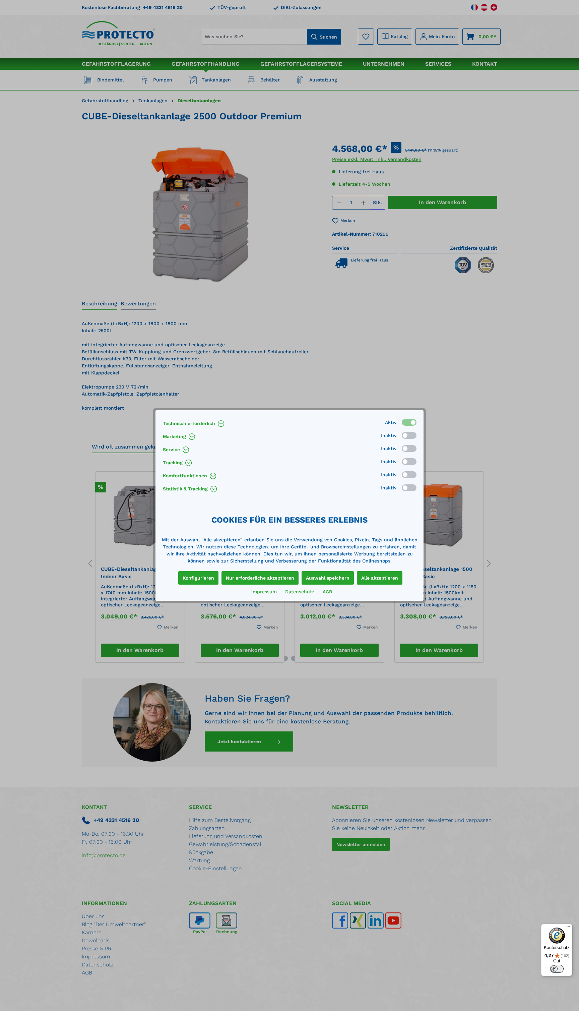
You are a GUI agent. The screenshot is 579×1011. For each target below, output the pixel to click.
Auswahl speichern (327, 578)
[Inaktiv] (409, 435)
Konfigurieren (198, 578)
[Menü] (568, 928)
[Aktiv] (409, 422)
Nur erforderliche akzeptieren (260, 578)
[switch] (557, 969)
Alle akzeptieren (379, 578)
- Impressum (262, 591)
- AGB (325, 591)
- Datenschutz (298, 591)
